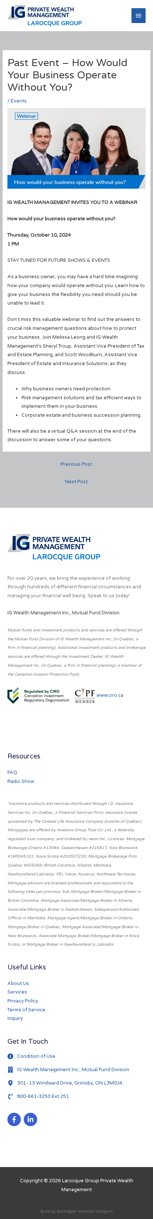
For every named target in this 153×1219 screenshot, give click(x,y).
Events (19, 101)
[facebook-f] (15, 1119)
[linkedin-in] (31, 1119)
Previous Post (76, 464)
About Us (18, 983)
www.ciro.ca (110, 695)
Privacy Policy (22, 1001)
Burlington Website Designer (85, 1211)
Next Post (76, 482)
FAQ (12, 773)
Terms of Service (26, 1010)
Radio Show (20, 781)
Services (17, 992)
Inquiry (15, 1018)
